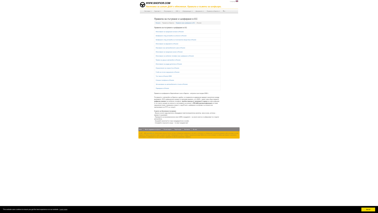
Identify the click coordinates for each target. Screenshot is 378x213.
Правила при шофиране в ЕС (185, 23)
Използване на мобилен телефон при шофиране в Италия (175, 56)
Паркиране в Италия (162, 88)
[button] (224, 11)
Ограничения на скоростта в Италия (167, 68)
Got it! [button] (368, 209)
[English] (237, 1)
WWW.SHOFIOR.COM (158, 3)
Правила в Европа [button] (213, 11)
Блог (140, 129)
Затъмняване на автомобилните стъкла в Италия (172, 84)
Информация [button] (187, 11)
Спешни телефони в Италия (165, 80)
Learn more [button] (63, 209)
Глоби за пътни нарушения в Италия (167, 72)
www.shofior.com (150, 133)
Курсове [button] (157, 11)
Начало (158, 23)
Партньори (177, 129)
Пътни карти (167, 129)
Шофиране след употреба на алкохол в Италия (171, 36)
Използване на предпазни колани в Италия (170, 32)
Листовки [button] (147, 11)
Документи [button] (199, 11)
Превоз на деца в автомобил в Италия (168, 60)
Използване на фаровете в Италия (167, 44)
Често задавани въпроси (153, 129)
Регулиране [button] (168, 11)
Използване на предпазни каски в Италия (169, 52)
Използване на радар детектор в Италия (169, 64)
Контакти (187, 129)
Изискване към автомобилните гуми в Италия (170, 48)
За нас (195, 129)
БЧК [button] (177, 11)
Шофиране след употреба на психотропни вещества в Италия (176, 40)
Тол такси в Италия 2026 (164, 76)
